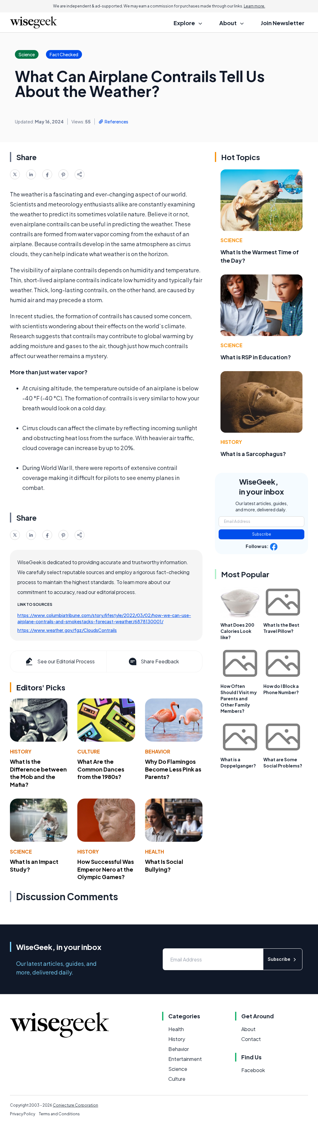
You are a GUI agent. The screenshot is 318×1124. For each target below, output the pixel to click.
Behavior (157, 751)
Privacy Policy (22, 1114)
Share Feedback (160, 661)
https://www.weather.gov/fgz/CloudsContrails (67, 630)
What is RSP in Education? (255, 357)
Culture (88, 751)
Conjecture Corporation (75, 1105)
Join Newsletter (282, 22)
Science (21, 851)
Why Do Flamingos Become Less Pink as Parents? (173, 769)
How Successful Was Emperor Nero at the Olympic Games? (105, 869)
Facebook (253, 1070)
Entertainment (185, 1059)
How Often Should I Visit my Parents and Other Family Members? (238, 698)
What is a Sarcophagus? (253, 453)
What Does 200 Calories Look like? (237, 631)
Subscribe (261, 534)
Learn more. (254, 6)
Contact (251, 1039)
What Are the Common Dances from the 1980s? (100, 769)
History (20, 751)
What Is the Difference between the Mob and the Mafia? (38, 773)
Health (154, 851)
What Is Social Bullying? (164, 865)
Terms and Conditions (59, 1114)
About (248, 1029)
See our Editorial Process (66, 661)
